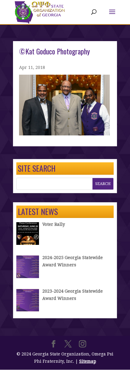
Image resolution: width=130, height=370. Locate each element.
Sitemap (87, 361)
